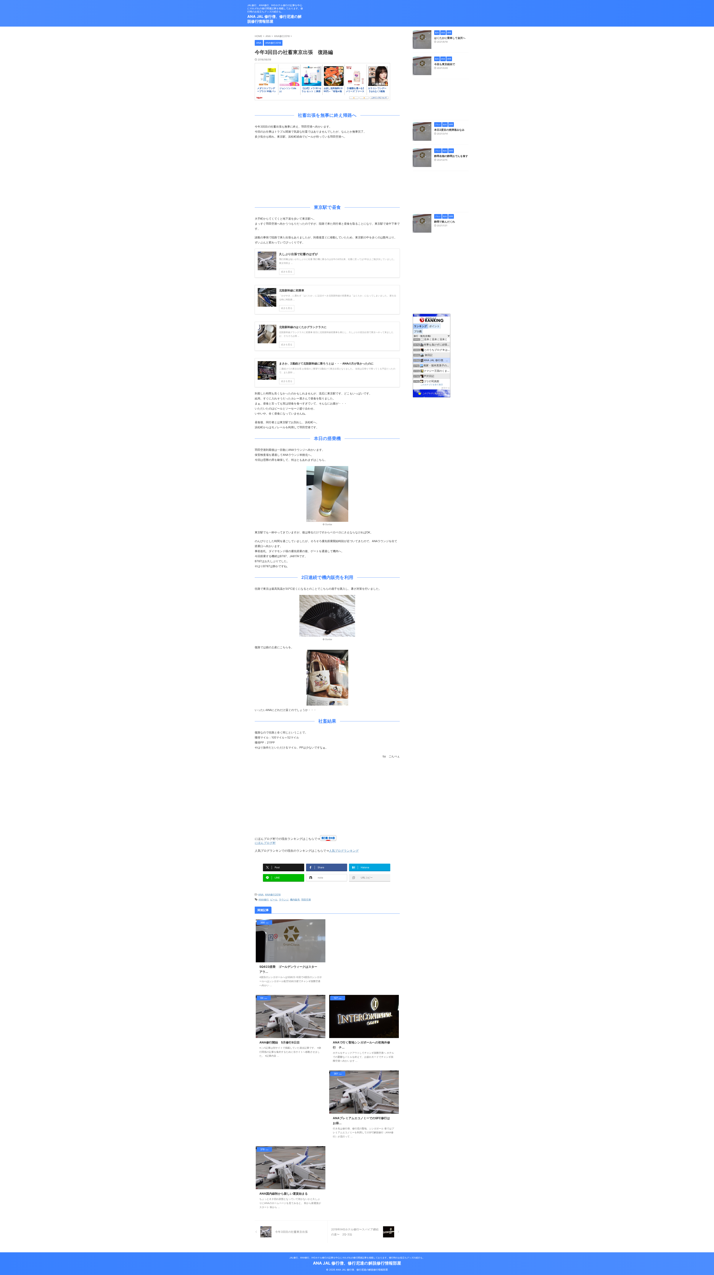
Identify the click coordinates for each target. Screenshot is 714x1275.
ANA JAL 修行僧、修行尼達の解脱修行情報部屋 (357, 1263)
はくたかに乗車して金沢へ (449, 37)
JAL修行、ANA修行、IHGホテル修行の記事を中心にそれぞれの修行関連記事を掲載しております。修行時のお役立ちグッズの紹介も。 (357, 1257)
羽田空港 (306, 899)
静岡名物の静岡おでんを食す (451, 156)
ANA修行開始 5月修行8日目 (279, 1042)
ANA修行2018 (273, 894)
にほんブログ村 (265, 843)
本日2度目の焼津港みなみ (449, 129)
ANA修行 (264, 899)
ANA (260, 894)
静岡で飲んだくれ (444, 221)
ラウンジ (284, 899)
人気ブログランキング (344, 850)
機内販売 (295, 899)
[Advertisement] (327, 171)
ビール (273, 899)
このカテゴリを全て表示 (431, 384)
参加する (445, 388)
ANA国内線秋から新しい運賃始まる (283, 1193)
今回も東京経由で (444, 64)
